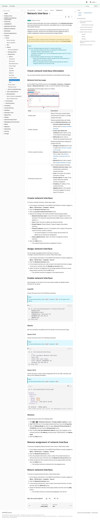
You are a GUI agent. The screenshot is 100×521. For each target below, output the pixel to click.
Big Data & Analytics (9, 28)
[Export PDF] (69, 17)
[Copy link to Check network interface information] (67, 71)
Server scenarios (11, 42)
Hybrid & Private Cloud (10, 119)
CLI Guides (12, 6)
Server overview (11, 40)
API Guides (4, 6)
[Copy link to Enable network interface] (55, 278)
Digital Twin (7, 115)
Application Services (10, 26)
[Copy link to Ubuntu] (35, 326)
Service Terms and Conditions (84, 512)
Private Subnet (13, 77)
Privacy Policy (95, 512)
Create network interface (86, 27)
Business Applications (10, 33)
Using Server (11, 54)
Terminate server (12, 87)
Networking (7, 129)
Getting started (12, 52)
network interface (88, 12)
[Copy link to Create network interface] (55, 198)
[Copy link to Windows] (37, 415)
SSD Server (12, 59)
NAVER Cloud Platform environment (10, 18)
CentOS (83, 34)
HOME (6, 13)
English (93, 2)
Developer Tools (8, 112)
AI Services (7, 21)
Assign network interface (86, 29)
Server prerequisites (13, 49)
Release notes (8, 15)
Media (6, 124)
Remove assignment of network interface (87, 42)
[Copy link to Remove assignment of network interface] (71, 442)
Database (7, 110)
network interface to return (63, 162)
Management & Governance (11, 122)
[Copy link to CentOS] (36, 289)
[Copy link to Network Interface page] (49, 80)
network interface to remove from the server (61, 156)
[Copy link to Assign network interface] (55, 249)
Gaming (6, 117)
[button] (90, 6)
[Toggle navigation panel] (25, 12)
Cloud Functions (10, 103)
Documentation (31, 10)
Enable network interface (86, 31)
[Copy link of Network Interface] (49, 13)
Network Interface (14, 80)
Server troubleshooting (14, 89)
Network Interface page (87, 24)
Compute (6, 35)
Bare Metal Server (13, 63)
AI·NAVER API (7, 24)
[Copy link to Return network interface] (55, 470)
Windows (84, 38)
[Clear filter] (22, 11)
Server (7, 38)
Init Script (11, 75)
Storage (11, 68)
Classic (9, 47)
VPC (8, 45)
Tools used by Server (12, 91)
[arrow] (78, 22)
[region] (50, 312)
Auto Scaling (9, 101)
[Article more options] (72, 17)
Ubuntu (83, 36)
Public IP (11, 73)
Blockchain (7, 31)
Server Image (12, 66)
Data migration (11, 94)
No (57, 498)
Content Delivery (9, 108)
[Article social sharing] (65, 17)
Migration (7, 126)
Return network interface (86, 44)
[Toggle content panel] (75, 11)
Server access (11, 84)
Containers (7, 105)
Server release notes (12, 98)
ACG (10, 82)
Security (6, 131)
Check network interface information (86, 22)
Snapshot (11, 70)
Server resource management (14, 96)
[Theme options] (87, 2)
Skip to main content (7, 2)
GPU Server (12, 61)
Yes (50, 498)
